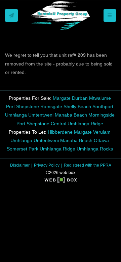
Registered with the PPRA (87, 165)
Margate (62, 98)
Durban (80, 98)
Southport (102, 106)
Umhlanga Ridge (85, 123)
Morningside (101, 115)
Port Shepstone (22, 106)
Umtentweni (40, 115)
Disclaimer (20, 165)
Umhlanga (16, 115)
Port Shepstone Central (41, 123)
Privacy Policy (46, 165)
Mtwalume (100, 98)
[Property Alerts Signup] (11, 15)
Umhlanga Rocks (95, 148)
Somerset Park (22, 148)
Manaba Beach (71, 115)
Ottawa (101, 140)
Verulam (102, 132)
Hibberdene (60, 132)
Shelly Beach (77, 106)
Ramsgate (51, 106)
